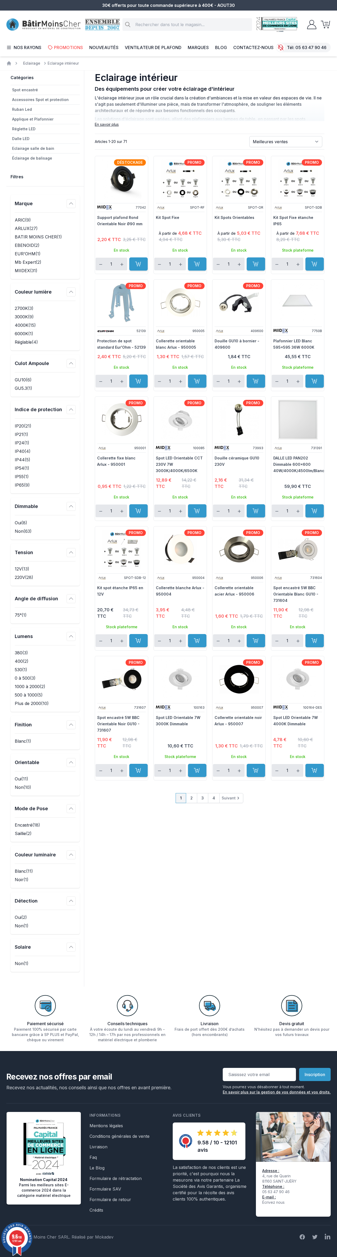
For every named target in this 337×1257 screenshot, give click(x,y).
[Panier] (324, 24)
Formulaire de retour (110, 1199)
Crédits (96, 1210)
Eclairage (31, 63)
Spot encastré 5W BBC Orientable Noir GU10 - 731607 (118, 723)
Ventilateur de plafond (153, 47)
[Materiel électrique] (9, 63)
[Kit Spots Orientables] (239, 179)
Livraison (98, 1146)
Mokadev (104, 1237)
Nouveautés (103, 47)
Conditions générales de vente (120, 1136)
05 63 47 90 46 (310, 47)
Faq (93, 1157)
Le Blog (97, 1167)
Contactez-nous (253, 47)
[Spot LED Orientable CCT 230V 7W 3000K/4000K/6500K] (180, 419)
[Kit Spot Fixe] (180, 179)
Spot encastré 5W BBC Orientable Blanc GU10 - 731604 (295, 594)
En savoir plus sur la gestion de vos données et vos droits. (277, 1092)
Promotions (68, 47)
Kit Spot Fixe (167, 217)
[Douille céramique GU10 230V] (239, 419)
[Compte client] (310, 24)
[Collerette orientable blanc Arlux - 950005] (180, 302)
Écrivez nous (273, 1202)
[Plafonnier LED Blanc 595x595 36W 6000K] (297, 302)
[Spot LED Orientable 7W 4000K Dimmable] (297, 679)
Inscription (315, 1074)
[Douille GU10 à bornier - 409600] (239, 302)
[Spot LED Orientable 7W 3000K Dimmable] (180, 679)
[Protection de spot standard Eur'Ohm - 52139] (121, 302)
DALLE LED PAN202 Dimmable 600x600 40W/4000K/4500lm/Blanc (298, 464)
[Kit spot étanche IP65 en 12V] (121, 549)
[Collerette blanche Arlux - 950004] (180, 549)
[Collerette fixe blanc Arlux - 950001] (121, 419)
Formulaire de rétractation (116, 1178)
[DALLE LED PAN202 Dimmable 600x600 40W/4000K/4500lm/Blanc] (297, 419)
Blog (221, 47)
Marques (198, 47)
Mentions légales (106, 1125)
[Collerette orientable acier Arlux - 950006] (239, 549)
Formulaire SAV (105, 1189)
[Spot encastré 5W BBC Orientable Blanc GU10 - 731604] (297, 549)
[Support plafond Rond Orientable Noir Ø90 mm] (121, 179)
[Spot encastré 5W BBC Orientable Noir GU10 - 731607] (121, 679)
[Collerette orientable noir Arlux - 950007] (239, 679)
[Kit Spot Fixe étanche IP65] (297, 179)
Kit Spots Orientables (234, 217)
